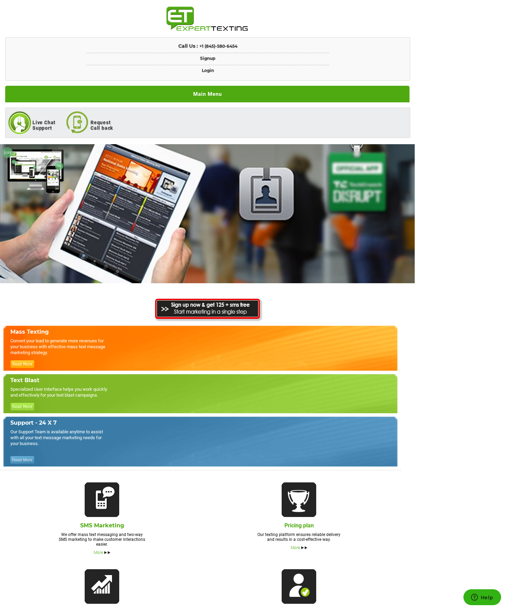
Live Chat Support (44, 125)
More (98, 552)
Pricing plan (299, 525)
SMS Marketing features (102, 499)
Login (208, 70)
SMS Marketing (102, 525)
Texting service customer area (299, 586)
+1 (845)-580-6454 (218, 46)
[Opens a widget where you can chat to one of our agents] (482, 598)
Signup (207, 58)
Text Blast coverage (102, 586)
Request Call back (102, 125)
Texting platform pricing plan (299, 499)
